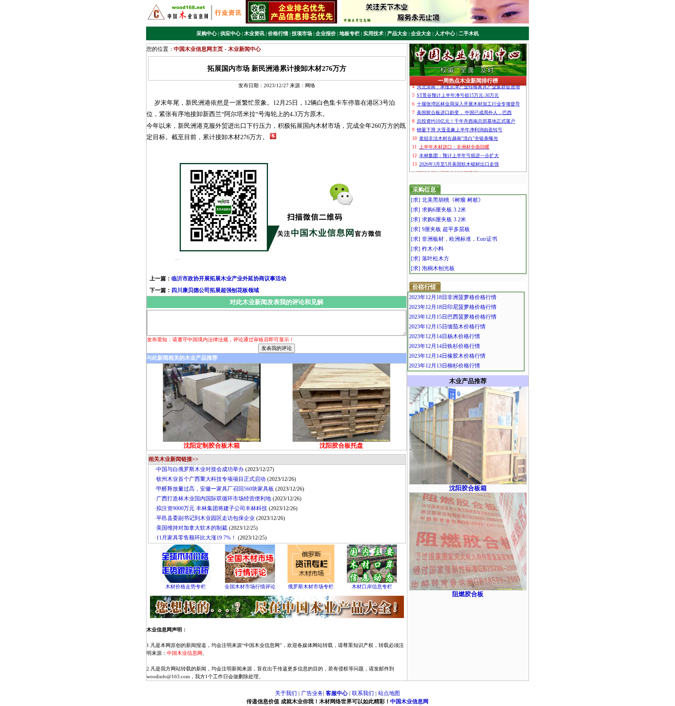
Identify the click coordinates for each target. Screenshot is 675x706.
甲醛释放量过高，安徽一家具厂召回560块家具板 (215, 489)
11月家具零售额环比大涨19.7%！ (196, 538)
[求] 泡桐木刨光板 (433, 268)
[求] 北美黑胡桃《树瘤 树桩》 (447, 200)
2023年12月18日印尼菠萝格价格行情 (452, 307)
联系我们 (363, 693)
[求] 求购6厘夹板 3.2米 (438, 210)
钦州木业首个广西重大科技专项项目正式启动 (211, 479)
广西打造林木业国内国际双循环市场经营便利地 (213, 499)
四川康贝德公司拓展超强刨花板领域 (215, 290)
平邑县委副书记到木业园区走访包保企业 (205, 518)
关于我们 (286, 693)
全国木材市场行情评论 (250, 587)
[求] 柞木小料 (427, 249)
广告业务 (312, 693)
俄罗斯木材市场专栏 (311, 587)
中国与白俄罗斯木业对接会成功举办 (200, 469)
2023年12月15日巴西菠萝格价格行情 (452, 317)
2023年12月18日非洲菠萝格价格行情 (452, 297)
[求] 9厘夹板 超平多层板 (440, 229)
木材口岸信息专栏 (372, 587)
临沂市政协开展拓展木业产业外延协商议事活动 (228, 278)
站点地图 (389, 693)
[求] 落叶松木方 (430, 259)
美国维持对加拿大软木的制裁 (191, 528)
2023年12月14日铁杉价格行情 (444, 346)
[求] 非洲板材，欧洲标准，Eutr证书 (454, 239)
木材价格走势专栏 (185, 587)
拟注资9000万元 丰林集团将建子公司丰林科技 (211, 508)
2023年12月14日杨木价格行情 (444, 336)
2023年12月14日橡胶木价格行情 (447, 356)
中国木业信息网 (409, 701)
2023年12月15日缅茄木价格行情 (447, 327)
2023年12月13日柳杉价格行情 (444, 366)
